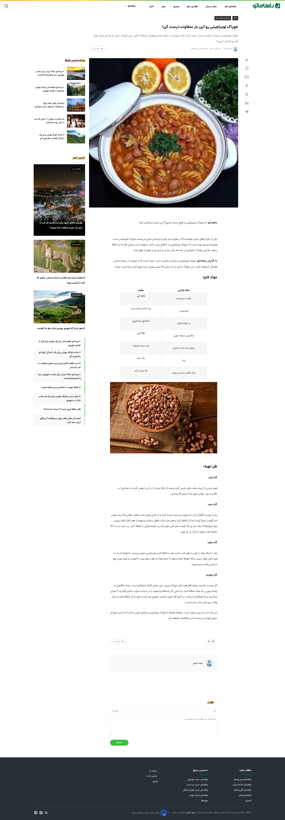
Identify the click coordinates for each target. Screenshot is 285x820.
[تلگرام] (247, 112)
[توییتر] (247, 94)
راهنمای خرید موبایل (197, 780)
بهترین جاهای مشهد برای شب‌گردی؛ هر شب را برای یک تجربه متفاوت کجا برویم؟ (61, 225)
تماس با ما (152, 776)
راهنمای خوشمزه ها (223, 18)
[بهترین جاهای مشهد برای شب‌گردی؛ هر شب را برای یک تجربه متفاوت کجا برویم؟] (59, 200)
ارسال (119, 742)
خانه (235, 18)
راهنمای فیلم (245, 795)
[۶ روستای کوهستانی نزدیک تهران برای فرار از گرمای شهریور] (76, 89)
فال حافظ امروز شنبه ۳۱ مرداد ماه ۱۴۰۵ (62, 409)
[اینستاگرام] (41, 813)
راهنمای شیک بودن (198, 795)
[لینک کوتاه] (247, 60)
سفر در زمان (211, 6)
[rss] (46, 813)
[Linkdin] (247, 103)
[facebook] (247, 86)
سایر (164, 6)
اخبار (151, 6)
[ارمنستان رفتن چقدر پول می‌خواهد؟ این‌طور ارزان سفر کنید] (76, 105)
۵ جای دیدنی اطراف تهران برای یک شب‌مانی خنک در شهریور (60, 398)
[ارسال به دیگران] (247, 77)
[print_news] (247, 68)
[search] (7, 6)
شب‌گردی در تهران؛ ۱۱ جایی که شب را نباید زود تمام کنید (49, 120)
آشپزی (248, 801)
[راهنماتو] (266, 6)
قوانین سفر (192, 6)
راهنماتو (132, 6)
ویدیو (176, 6)
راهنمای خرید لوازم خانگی (195, 790)
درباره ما (153, 771)
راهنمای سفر (231, 6)
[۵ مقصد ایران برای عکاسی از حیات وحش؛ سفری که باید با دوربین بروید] (59, 256)
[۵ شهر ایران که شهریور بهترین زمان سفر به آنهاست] (59, 306)
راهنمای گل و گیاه (242, 790)
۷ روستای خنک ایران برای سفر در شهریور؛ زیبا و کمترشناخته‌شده (49, 73)
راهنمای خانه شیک (242, 785)
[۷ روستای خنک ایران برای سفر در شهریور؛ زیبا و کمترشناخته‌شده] (76, 73)
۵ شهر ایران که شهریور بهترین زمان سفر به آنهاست (61, 328)
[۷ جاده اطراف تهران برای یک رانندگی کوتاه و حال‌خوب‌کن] (76, 136)
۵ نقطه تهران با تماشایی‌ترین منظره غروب (61, 387)
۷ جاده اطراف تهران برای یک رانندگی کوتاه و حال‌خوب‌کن (51, 136)
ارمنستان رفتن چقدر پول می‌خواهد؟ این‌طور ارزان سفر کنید (49, 105)
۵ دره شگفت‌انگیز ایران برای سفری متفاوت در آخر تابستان (59, 365)
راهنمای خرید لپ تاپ (197, 785)
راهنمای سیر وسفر (242, 780)
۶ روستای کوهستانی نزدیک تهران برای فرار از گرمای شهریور (49, 89)
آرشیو (155, 781)
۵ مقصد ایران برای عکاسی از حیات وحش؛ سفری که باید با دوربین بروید (61, 280)
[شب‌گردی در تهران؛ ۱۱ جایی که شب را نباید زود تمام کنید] (76, 121)
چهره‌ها (204, 801)
